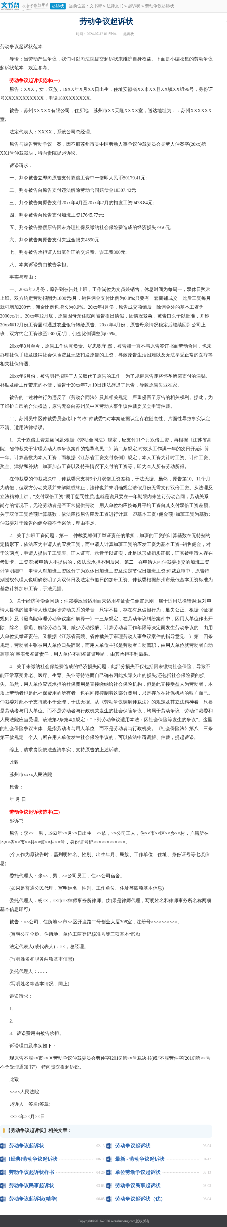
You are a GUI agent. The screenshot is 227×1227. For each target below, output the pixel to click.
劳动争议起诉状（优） (140, 1199)
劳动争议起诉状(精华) (33, 1199)
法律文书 (115, 6)
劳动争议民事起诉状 (31, 1185)
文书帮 (96, 6)
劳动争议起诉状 (26, 1146)
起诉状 (58, 6)
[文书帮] (25, 7)
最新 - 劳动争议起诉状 (140, 1159)
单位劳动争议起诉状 (137, 1172)
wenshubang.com (123, 1221)
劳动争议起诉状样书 (31, 1172)
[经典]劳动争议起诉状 (33, 1159)
